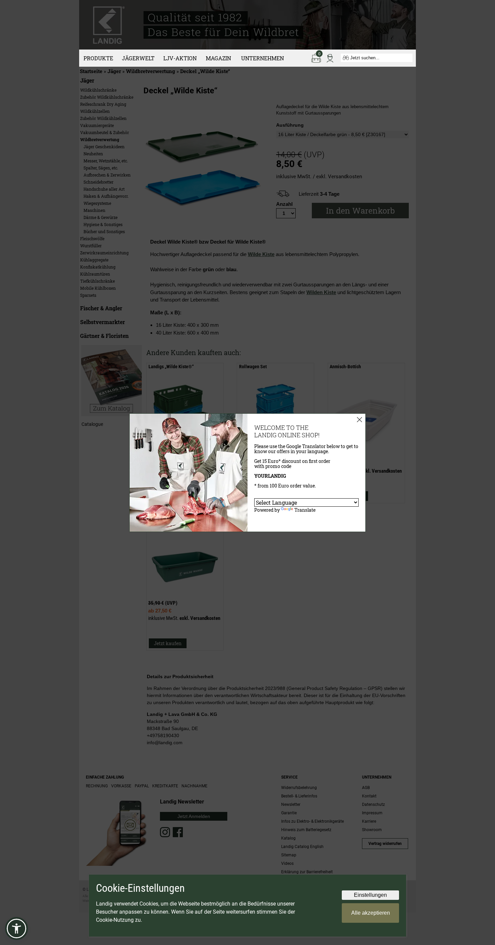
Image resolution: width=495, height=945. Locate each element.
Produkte (98, 58)
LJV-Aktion (180, 58)
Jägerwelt (138, 58)
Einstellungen (370, 895)
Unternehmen (262, 58)
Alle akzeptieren (370, 913)
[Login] (330, 58)
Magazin (218, 58)
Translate (305, 510)
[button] (16, 928)
